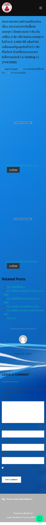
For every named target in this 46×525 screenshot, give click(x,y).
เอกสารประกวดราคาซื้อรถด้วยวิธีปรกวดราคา (22, 261)
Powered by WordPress (23, 513)
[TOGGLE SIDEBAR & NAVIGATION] (41, 8)
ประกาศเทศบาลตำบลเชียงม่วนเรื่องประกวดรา (22, 165)
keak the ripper (11, 68)
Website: (6, 454)
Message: (6, 398)
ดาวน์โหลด (13, 170)
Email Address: (9, 441)
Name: (5, 427)
